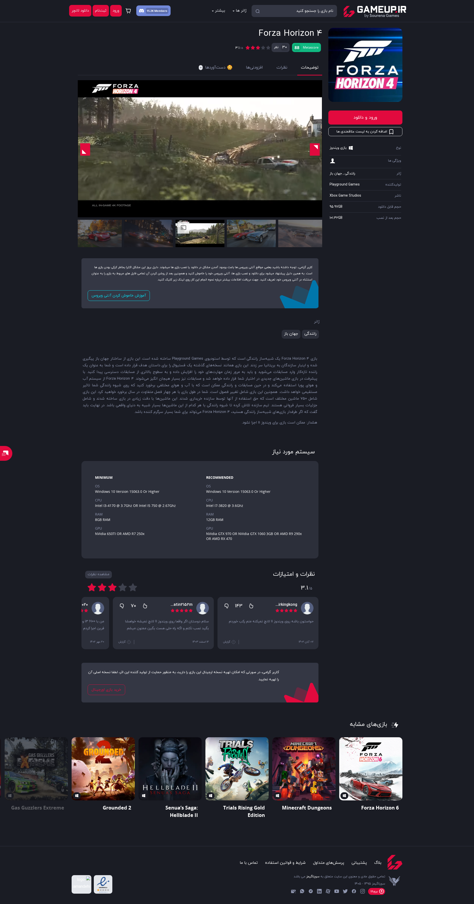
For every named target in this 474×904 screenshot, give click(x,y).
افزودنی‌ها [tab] (254, 68)
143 (238, 606)
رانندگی (350, 173)
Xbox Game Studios (345, 195)
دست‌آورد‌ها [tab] (212, 68)
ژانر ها (241, 10)
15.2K (150, 11)
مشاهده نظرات (98, 574)
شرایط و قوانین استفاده (285, 863)
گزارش (227, 642)
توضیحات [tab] (309, 68)
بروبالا (375, 891)
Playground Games (345, 184)
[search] (257, 11)
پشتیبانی (359, 863)
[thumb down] (226, 606)
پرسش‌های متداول (328, 863)
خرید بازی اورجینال (106, 689)
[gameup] (374, 12)
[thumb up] (251, 606)
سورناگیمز (312, 876)
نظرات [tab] (281, 68)
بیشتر (220, 10)
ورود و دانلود (365, 117)
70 (133, 606)
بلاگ (377, 863)
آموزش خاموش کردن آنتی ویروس (119, 295)
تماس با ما (249, 863)
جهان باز (336, 173)
